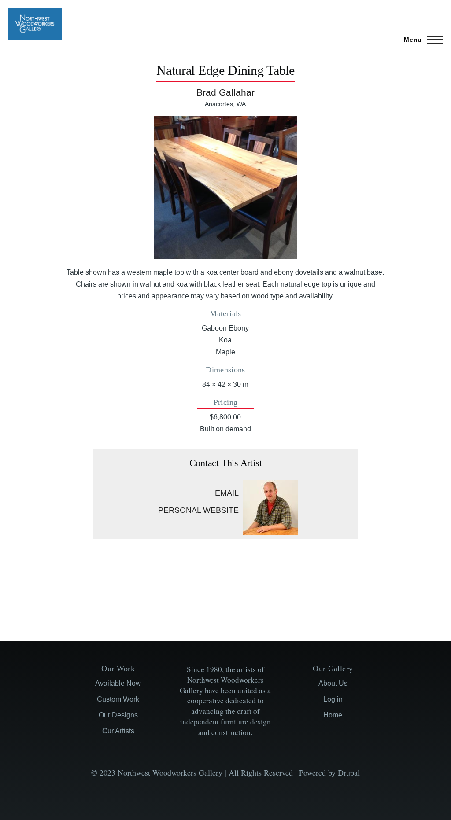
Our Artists (118, 731)
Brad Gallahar (225, 92)
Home (332, 715)
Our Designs (118, 715)
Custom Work (118, 699)
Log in (333, 699)
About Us (332, 683)
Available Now (118, 683)
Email (227, 493)
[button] (225, 187)
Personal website (198, 510)
